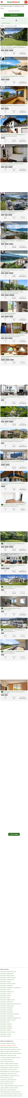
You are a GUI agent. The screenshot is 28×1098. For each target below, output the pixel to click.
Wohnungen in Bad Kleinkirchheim (8, 971)
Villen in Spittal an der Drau (6, 1077)
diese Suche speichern (14, 11)
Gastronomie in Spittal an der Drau (8, 1089)
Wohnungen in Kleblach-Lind (6, 991)
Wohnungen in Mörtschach (6, 1001)
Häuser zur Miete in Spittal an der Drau (9, 1063)
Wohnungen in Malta (5, 997)
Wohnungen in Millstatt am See (7, 999)
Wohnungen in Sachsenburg (6, 1015)
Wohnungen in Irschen (5, 989)
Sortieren (2, 25)
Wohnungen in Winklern (5, 1030)
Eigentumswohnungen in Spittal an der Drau (10, 1049)
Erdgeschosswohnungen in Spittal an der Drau (11, 1053)
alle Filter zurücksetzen (6, 23)
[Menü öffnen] (2, 2)
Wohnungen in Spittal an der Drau (8, 1020)
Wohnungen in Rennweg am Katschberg (9, 1013)
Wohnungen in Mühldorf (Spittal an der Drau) (10, 1003)
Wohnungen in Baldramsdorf (6, 973)
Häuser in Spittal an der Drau (7, 1061)
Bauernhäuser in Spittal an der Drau (8, 1069)
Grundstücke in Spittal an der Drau (8, 1079)
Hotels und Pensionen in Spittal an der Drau (10, 1091)
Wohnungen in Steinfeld (5, 1024)
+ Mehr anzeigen (14, 834)
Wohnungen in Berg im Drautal (7, 975)
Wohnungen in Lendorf (5, 993)
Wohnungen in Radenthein (6, 1009)
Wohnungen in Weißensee (6, 1028)
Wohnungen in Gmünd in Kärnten (8, 983)
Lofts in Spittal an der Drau (6, 1059)
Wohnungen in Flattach (5, 981)
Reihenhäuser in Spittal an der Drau (8, 1073)
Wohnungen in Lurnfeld (5, 1034)
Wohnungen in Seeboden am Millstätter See (10, 1018)
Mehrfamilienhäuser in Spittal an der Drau (10, 1071)
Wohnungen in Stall (4, 1022)
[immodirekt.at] (13, 2)
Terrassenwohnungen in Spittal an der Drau (10, 1057)
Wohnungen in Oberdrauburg (7, 1005)
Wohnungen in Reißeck (5, 1036)
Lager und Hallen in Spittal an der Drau (9, 1087)
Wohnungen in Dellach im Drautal (8, 977)
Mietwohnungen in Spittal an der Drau (9, 1047)
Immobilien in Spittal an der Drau (7, 1043)
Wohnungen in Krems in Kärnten (7, 1032)
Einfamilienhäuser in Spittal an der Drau (9, 1067)
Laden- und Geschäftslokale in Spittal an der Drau (11, 1085)
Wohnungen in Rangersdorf (6, 1011)
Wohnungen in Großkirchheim (7, 979)
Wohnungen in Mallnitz (5, 995)
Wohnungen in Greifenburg (6, 985)
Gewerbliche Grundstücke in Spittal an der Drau (11, 1095)
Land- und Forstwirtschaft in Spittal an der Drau (11, 1093)
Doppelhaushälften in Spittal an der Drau (9, 1075)
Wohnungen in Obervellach (6, 1007)
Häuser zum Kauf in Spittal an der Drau (9, 1065)
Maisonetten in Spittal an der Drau (8, 1055)
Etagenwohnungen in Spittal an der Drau (9, 1051)
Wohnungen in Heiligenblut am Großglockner (10, 987)
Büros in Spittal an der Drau (6, 1083)
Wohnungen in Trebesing (6, 1026)
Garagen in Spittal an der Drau (7, 1081)
